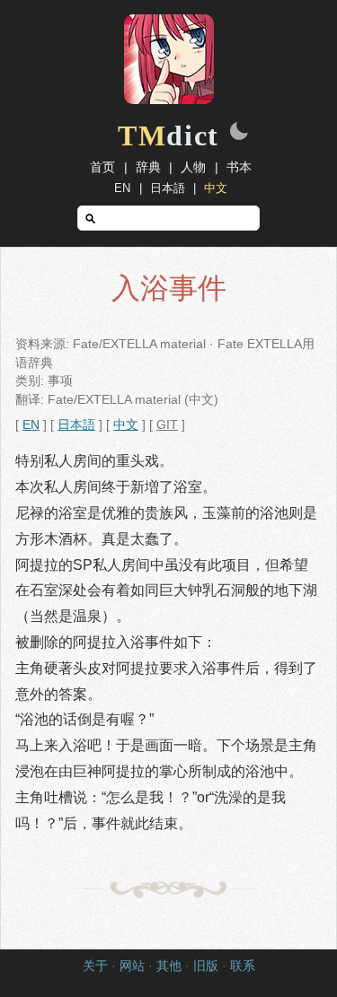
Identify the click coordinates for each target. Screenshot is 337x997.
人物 (193, 167)
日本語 (167, 188)
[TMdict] (169, 99)
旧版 (205, 966)
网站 (132, 966)
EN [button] (31, 425)
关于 (95, 966)
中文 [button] (125, 425)
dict (168, 135)
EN (122, 188)
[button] (239, 132)
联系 (242, 966)
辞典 (148, 167)
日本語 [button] (76, 425)
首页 (102, 167)
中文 (215, 188)
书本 (239, 167)
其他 (169, 966)
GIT (167, 425)
